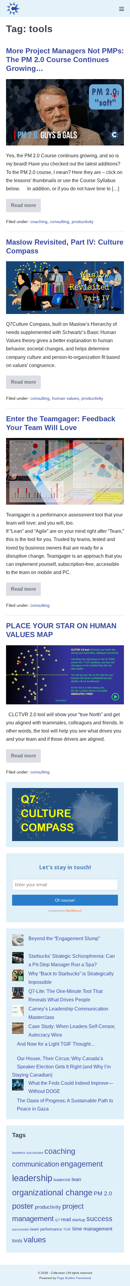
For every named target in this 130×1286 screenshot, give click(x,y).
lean (76, 1179)
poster (23, 1206)
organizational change (52, 1192)
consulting (59, 221)
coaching (38, 221)
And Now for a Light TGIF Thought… (56, 1044)
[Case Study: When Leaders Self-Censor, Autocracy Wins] (18, 1028)
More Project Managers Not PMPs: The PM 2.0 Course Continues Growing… (65, 59)
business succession (27, 1152)
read (66, 1219)
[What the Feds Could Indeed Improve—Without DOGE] (18, 1085)
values (35, 1239)
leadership (32, 1178)
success (99, 1219)
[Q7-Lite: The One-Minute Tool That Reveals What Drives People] (18, 993)
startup (78, 1219)
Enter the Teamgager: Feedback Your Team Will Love (60, 423)
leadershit (62, 1179)
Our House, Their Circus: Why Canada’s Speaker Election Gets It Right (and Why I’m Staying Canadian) (61, 1066)
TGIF (67, 1229)
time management (92, 1229)
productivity (82, 221)
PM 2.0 (103, 1193)
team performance (46, 1229)
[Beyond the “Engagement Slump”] (18, 940)
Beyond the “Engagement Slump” (64, 938)
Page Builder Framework (74, 1278)
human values (65, 398)
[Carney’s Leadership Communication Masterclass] (18, 1010)
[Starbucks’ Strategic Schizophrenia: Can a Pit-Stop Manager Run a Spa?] (18, 958)
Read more (26, 207)
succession (20, 1229)
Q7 (57, 1220)
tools (17, 1240)
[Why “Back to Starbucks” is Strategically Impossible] (18, 975)
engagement (81, 1164)
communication (35, 1164)
